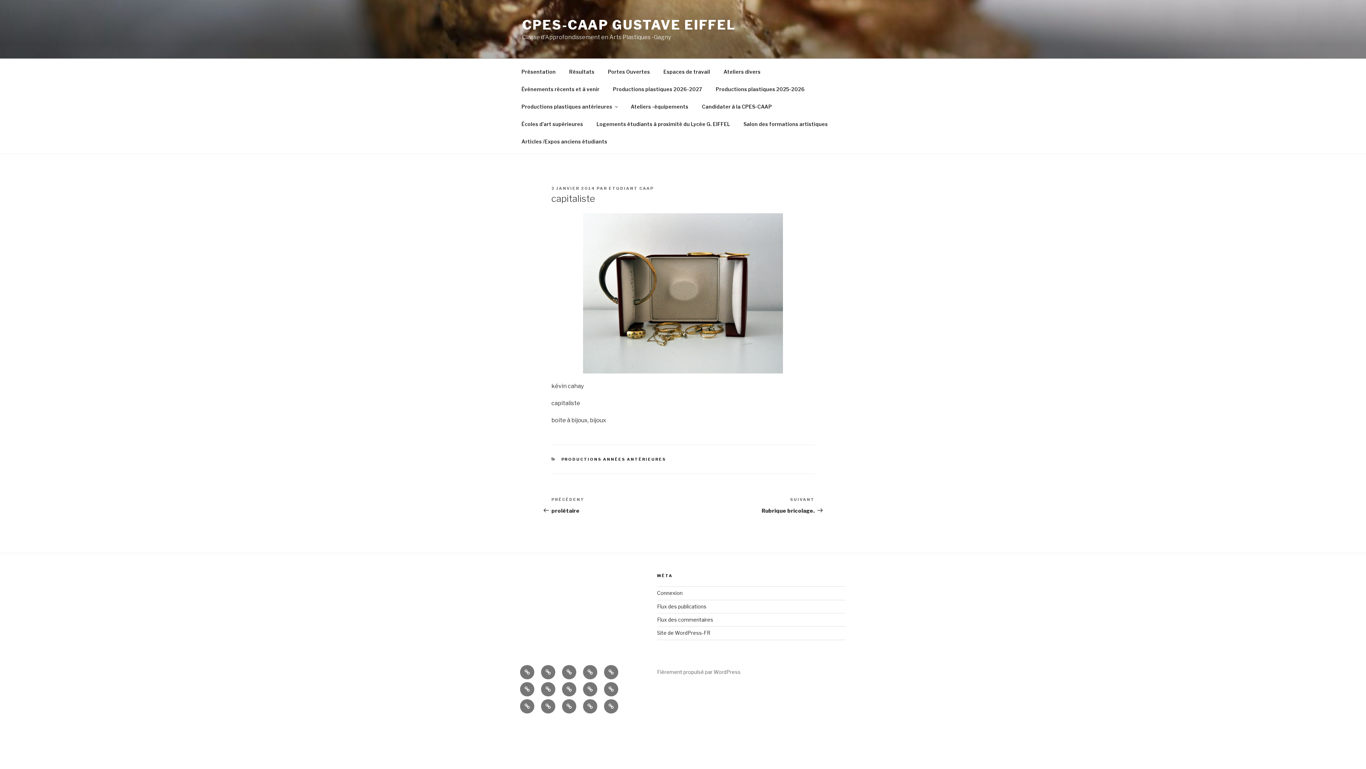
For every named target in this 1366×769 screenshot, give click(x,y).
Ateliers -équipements (659, 107)
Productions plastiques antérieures (566, 107)
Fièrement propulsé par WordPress (699, 672)
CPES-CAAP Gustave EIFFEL (629, 25)
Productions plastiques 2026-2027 (657, 89)
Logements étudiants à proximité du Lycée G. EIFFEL (663, 124)
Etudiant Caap (631, 188)
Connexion (670, 593)
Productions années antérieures (613, 459)
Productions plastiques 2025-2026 (760, 89)
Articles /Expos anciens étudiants (564, 141)
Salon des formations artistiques (785, 124)
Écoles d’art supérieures (552, 124)
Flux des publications (681, 606)
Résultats (581, 72)
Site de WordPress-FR (683, 633)
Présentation (538, 72)
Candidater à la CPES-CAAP (737, 107)
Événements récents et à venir (560, 89)
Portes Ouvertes (629, 72)
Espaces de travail (686, 72)
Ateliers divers (742, 72)
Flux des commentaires (685, 620)
